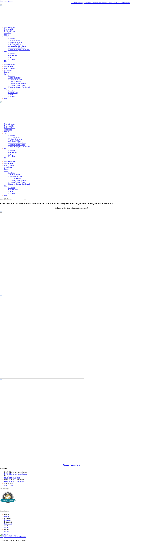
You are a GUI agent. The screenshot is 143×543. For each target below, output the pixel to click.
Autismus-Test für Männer (17, 46)
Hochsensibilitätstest (15, 42)
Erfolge (6, 35)
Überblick (11, 38)
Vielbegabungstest (14, 40)
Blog (5, 61)
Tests (6, 36)
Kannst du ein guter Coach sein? (19, 50)
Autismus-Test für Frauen (16, 48)
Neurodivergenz (9, 27)
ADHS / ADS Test (14, 44)
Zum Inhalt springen (6, 1)
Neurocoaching (9, 29)
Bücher (10, 57)
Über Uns (11, 53)
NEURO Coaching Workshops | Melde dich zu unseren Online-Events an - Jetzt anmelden (95, 3)
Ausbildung (8, 33)
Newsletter (11, 59)
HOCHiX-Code (9, 31)
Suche (2, 199)
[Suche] (25, 199)
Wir (5, 52)
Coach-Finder (12, 55)
